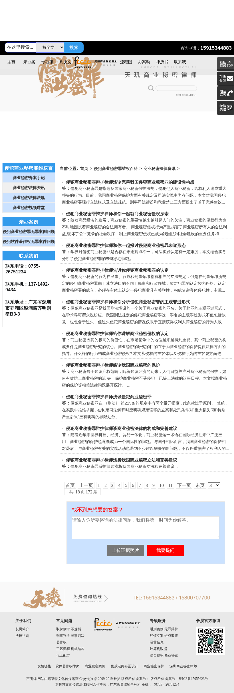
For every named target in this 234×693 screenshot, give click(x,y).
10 (161, 485)
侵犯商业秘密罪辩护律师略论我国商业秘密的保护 (113, 365)
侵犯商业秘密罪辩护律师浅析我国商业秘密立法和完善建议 (121, 460)
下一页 (184, 485)
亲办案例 (29, 64)
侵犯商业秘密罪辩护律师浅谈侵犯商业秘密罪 (109, 396)
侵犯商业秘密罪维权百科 (116, 168)
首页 (84, 168)
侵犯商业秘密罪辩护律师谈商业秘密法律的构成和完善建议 (121, 428)
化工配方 (63, 655)
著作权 (61, 642)
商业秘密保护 (154, 666)
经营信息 (157, 642)
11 (170, 485)
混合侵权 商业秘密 (164, 655)
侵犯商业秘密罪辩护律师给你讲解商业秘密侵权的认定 (117, 333)
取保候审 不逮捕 (68, 629)
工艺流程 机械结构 (70, 649)
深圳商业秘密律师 (183, 666)
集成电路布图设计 (124, 666)
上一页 (86, 485)
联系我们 (180, 64)
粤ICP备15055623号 (193, 679)
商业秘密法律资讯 (159, 168)
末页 (200, 485)
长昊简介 (22, 629)
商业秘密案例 (95, 666)
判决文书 (65, 64)
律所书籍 (162, 64)
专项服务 (47, 64)
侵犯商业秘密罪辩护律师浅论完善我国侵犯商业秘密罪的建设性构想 (130, 182)
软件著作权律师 (67, 666)
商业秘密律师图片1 (117, 98)
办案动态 (144, 64)
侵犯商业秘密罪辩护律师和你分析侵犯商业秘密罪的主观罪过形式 (128, 301)
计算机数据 (158, 649)
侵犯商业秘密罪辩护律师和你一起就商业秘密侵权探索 (117, 213)
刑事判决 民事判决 (70, 636)
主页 (11, 62)
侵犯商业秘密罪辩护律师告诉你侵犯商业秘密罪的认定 (117, 270)
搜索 (73, 47)
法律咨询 (22, 636)
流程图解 (126, 64)
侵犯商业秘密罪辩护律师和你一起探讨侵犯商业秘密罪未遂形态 (126, 245)
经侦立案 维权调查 (164, 636)
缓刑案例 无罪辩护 (164, 629)
